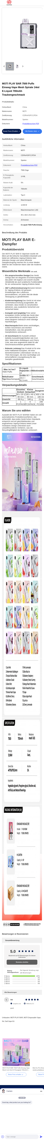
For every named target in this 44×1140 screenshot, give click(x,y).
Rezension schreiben (22, 962)
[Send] (41, 1136)
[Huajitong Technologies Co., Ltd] (9, 3)
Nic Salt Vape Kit (8, 1021)
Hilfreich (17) (30, 1003)
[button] (5, 1056)
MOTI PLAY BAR (16, 1017)
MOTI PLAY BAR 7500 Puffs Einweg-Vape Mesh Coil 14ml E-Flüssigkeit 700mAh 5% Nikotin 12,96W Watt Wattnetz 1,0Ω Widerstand (16, 1069)
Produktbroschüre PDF (31, 124)
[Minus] (41, 1091)
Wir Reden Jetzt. (31, 131)
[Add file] (2, 1136)
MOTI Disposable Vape (32, 1017)
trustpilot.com (17, 1003)
